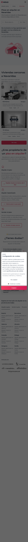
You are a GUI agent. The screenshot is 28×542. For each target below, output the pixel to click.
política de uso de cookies (15, 271)
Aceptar (14, 288)
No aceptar (14, 279)
